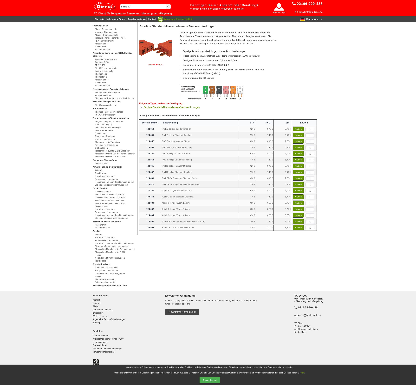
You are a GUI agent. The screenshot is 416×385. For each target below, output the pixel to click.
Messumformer (101, 44)
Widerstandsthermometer (106, 59)
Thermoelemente (100, 335)
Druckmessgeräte (103, 192)
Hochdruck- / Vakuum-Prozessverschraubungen (106, 177)
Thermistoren (101, 77)
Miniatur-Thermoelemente (106, 35)
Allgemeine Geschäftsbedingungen (109, 319)
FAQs (95, 306)
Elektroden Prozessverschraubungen (111, 185)
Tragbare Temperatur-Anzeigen (109, 122)
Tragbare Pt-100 (102, 62)
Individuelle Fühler (115, 19)
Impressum (98, 313)
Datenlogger (100, 133)
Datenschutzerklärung (103, 309)
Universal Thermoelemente (107, 32)
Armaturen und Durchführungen (107, 348)
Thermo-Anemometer (104, 279)
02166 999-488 (308, 307)
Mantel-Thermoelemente (106, 29)
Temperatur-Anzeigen (104, 130)
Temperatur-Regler (103, 124)
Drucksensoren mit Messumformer (110, 197)
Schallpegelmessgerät (105, 282)
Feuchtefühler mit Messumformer (109, 200)
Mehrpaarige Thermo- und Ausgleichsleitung (114, 98)
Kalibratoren (100, 225)
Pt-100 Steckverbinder (105, 115)
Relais (98, 255)
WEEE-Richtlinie (100, 316)
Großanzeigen (101, 148)
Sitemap (96, 322)
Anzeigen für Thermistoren (106, 145)
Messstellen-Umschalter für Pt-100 (110, 157)
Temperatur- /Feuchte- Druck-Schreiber (112, 151)
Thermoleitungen (100, 342)
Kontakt (152, 19)
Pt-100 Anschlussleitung (105, 105)
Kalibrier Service (102, 50)
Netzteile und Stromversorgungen (110, 258)
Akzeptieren (210, 380)
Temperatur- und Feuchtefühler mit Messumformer (110, 205)
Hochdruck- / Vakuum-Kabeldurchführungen (114, 182)
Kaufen (298, 129)
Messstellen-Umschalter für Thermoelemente (115, 154)
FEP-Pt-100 (100, 65)
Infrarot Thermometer (104, 71)
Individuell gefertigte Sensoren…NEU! (110, 286)
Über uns (97, 303)
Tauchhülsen (100, 47)
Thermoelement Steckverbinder (109, 112)
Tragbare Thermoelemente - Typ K (110, 38)
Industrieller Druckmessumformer (109, 195)
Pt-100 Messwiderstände (106, 68)
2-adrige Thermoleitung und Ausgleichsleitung (107, 94)
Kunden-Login (279, 12)
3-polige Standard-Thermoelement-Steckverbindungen (172, 107)
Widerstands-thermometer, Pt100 (108, 339)
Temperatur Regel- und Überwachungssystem (105, 137)
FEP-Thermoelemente (105, 41)
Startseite (99, 19)
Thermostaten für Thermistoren (108, 142)
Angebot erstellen (137, 19)
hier (302, 373)
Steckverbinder (100, 345)
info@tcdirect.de (309, 315)
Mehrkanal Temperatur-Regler (108, 127)
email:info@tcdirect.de (311, 12)
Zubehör (99, 170)
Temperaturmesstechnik (104, 352)
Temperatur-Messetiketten (106, 268)
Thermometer (101, 74)
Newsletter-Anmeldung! (182, 312)
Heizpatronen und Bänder (106, 270)
